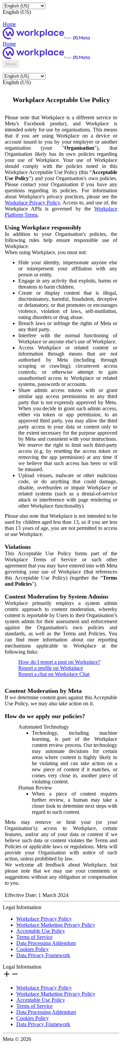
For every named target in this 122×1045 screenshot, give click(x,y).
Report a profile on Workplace (50, 668)
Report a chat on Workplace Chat (53, 674)
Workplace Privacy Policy (32, 202)
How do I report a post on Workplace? (59, 662)
